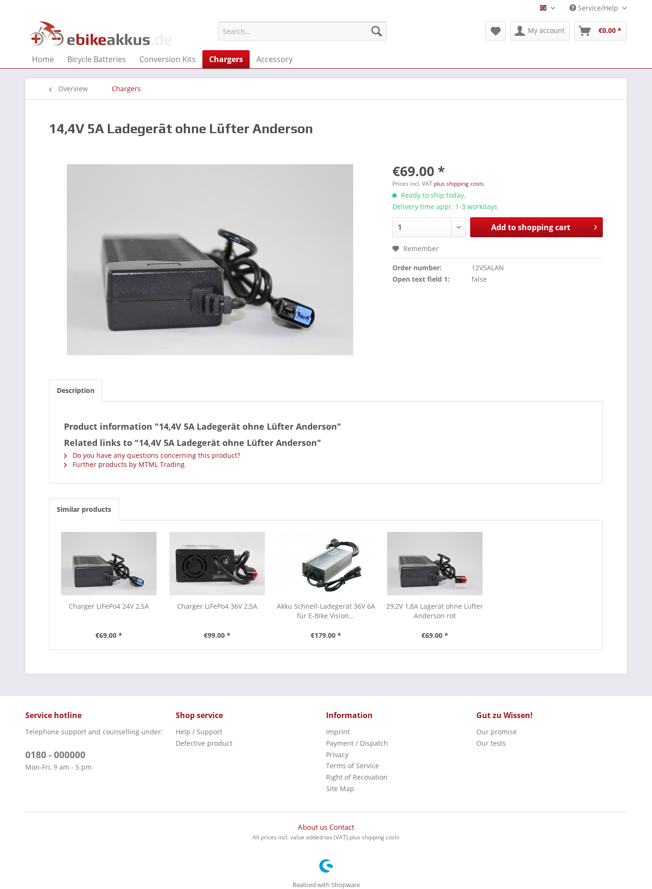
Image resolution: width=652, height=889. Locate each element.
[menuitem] (302, 31)
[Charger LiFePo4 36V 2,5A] (217, 563)
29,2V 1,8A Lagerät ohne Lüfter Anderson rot (434, 611)
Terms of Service (352, 765)
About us (313, 827)
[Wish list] (495, 31)
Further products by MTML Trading (128, 464)
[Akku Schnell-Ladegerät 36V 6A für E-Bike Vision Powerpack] (326, 563)
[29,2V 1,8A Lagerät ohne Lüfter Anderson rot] (434, 563)
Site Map (340, 788)
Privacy (337, 754)
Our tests (491, 743)
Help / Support (199, 731)
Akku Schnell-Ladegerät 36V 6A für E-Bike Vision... (326, 611)
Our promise (496, 731)
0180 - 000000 (55, 755)
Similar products (84, 509)
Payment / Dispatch (357, 743)
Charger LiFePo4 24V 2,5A (109, 606)
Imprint (338, 731)
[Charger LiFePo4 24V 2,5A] (108, 563)
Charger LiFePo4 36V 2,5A (217, 606)
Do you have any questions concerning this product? (155, 455)
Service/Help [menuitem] (598, 7)
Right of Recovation (357, 777)
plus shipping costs (459, 184)
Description (76, 390)
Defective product (204, 743)
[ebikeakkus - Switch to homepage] (101, 33)
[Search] (377, 31)
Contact (341, 827)
